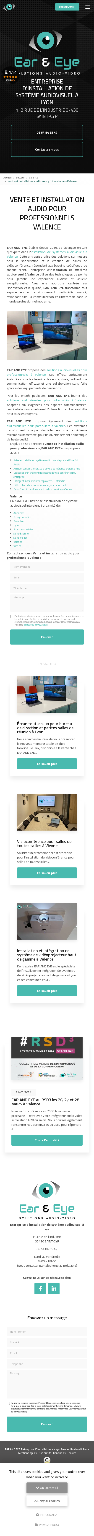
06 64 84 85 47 (47, 132)
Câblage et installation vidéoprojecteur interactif (39, 480)
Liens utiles (59, 1452)
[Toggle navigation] (88, 6)
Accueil (7, 177)
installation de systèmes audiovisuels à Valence (47, 254)
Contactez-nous (47, 149)
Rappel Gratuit (67, 7)
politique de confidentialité (35, 625)
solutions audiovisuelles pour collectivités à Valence (46, 400)
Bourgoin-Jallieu (22, 517)
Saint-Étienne (21, 533)
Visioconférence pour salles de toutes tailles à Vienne (44, 843)
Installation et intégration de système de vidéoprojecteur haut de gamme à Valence (46, 955)
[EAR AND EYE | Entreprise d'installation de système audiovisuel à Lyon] (9, 7)
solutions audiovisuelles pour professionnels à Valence (47, 372)
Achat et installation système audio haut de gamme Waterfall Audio (45, 462)
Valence (33, 177)
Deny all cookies (48, 1501)
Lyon (16, 525)
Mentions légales (27, 1452)
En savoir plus (47, 764)
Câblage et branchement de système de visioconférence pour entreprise (45, 474)
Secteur (20, 177)
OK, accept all (48, 1488)
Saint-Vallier (20, 537)
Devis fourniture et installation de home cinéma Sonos (42, 489)
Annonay (18, 512)
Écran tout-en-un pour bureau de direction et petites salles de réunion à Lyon (45, 728)
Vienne (17, 545)
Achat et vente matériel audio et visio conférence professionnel (47, 468)
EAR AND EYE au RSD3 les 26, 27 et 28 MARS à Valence (45, 1102)
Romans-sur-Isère (23, 529)
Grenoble (18, 521)
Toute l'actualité (47, 1140)
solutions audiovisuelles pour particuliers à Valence (47, 423)
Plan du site (45, 1452)
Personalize (49, 1514)
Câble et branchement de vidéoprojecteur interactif (40, 485)
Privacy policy (48, 1524)
